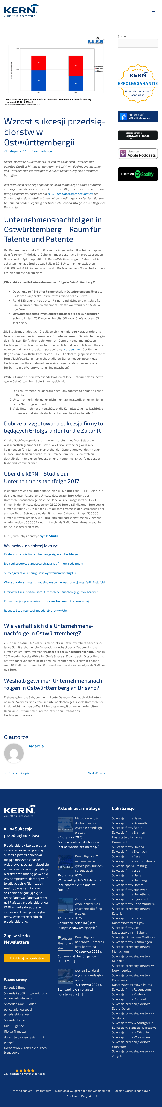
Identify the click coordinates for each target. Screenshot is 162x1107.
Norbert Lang (72, 349)
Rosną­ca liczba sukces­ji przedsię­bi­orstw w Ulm (36, 610)
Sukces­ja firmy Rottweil (129, 999)
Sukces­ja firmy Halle (126, 875)
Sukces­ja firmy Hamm (127, 885)
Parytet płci (89, 1096)
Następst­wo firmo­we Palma (132, 984)
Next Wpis (96, 773)
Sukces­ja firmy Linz (125, 927)
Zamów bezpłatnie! (138, 258)
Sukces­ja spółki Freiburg (129, 866)
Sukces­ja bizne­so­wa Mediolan (133, 937)
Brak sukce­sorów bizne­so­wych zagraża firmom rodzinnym (43, 563)
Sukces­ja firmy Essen (127, 856)
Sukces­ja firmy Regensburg (131, 989)
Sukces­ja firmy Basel (127, 818)
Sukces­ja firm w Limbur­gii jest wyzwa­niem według (40, 573)
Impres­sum (43, 1090)
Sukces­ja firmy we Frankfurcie (133, 861)
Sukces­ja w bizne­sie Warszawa (134, 1027)
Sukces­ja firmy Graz (126, 870)
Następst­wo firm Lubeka (129, 932)
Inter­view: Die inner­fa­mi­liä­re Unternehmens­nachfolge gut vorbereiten (51, 592)
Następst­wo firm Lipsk (128, 923)
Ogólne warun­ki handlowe (132, 1090)
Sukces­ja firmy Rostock (128, 994)
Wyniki (48, 536)
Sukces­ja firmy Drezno (128, 846)
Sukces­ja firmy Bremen (128, 832)
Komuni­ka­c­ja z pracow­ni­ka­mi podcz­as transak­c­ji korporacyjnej (46, 601)
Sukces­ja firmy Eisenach (129, 851)
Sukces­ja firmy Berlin (127, 827)
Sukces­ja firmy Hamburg (129, 880)
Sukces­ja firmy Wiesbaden (131, 1037)
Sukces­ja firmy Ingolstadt (130, 899)
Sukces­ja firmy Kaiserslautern (133, 904)
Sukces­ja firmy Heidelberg (131, 894)
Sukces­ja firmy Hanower (129, 889)
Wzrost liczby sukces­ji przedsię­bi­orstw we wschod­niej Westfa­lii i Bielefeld (54, 582)
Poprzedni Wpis (16, 773)
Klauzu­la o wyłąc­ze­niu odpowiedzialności (83, 1090)
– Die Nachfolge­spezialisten (70, 193)
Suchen (123, 36)
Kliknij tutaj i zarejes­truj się (27, 958)
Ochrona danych (21, 1090)
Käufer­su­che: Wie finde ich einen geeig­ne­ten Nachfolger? (42, 554)
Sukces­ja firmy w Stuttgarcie (132, 1023)
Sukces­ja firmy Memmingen (132, 942)
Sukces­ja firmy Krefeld (128, 918)
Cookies (72, 1096)
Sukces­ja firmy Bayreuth (129, 823)
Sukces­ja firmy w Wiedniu (130, 1032)
